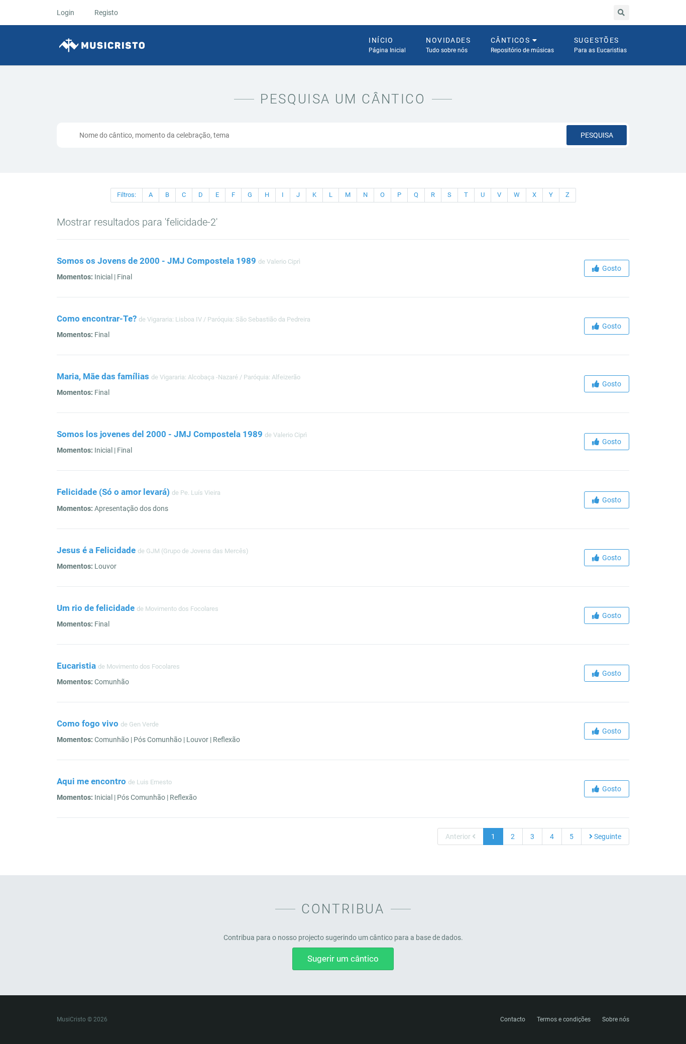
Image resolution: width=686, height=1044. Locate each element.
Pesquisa (597, 135)
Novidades (448, 45)
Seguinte (607, 836)
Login (65, 13)
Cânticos (522, 45)
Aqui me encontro (91, 781)
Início (387, 45)
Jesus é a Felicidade (96, 550)
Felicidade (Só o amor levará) (113, 492)
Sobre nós (615, 1019)
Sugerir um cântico (343, 959)
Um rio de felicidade (96, 608)
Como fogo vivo (88, 723)
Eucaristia (76, 666)
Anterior (458, 836)
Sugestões (600, 45)
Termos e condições (564, 1019)
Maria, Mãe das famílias (103, 376)
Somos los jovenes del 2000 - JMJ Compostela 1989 (160, 434)
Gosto (610, 268)
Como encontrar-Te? (97, 319)
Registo (106, 13)
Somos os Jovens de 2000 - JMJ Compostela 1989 (156, 261)
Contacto (512, 1019)
